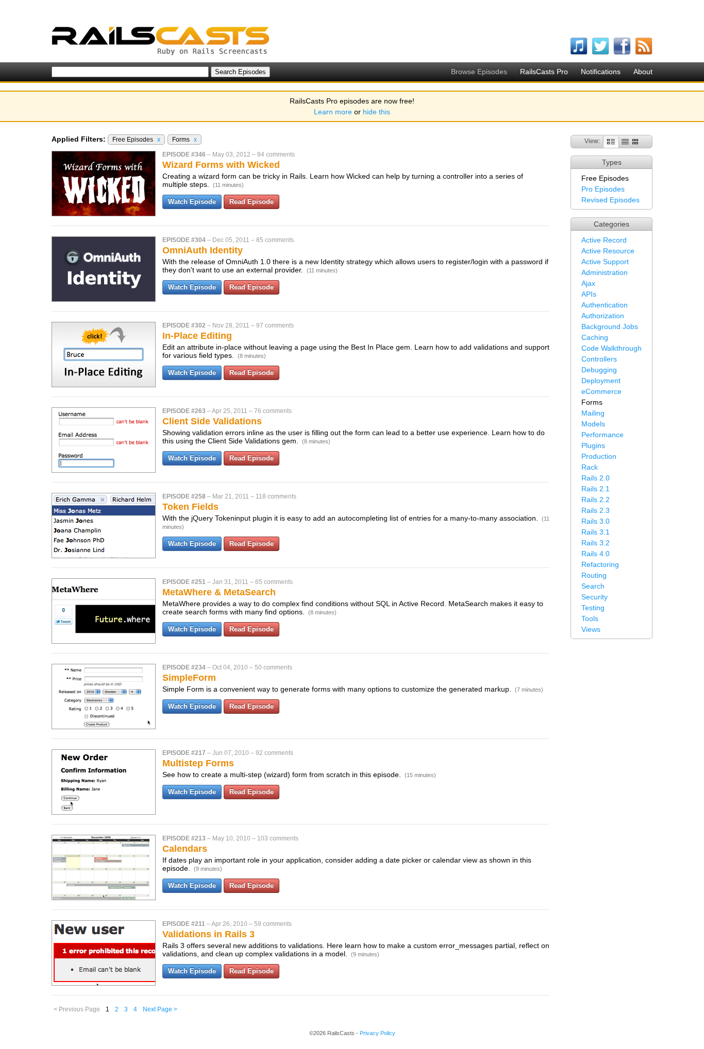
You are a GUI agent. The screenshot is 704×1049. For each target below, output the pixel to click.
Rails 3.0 (595, 521)
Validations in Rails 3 (208, 934)
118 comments (276, 496)
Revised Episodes (610, 200)
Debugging (599, 370)
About (642, 71)
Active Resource (607, 251)
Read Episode (251, 201)
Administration (604, 272)
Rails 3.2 (595, 543)
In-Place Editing (197, 336)
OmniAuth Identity (202, 250)
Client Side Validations (212, 421)
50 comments (273, 667)
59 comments (273, 923)
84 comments (276, 154)
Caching (594, 337)
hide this (376, 112)
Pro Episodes (603, 189)
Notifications (601, 71)
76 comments (273, 411)
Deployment (601, 380)
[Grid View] (635, 141)
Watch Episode (192, 201)
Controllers (599, 359)
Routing (594, 575)
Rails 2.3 (595, 510)
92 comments (274, 752)
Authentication (604, 305)
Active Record (604, 240)
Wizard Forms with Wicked (221, 165)
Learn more (333, 112)
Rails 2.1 (595, 489)
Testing (593, 608)
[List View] (625, 141)
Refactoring (600, 564)
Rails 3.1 (595, 532)
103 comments (277, 838)
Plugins (593, 445)
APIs (588, 294)
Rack (589, 467)
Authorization (602, 316)
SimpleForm (189, 678)
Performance (602, 435)
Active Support (605, 261)
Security (594, 597)
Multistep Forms (198, 763)
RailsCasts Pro (544, 71)
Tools (589, 618)
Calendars (184, 849)
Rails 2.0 (595, 478)
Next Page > (160, 1009)
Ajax (588, 283)
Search (593, 586)
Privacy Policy (377, 1033)
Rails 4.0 (595, 553)
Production (598, 456)
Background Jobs (609, 326)
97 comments (275, 325)
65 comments (274, 582)
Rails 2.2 (595, 499)
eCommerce (601, 391)
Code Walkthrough (611, 348)
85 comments (275, 240)
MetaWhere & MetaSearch (219, 592)
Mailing (593, 413)
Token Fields (190, 507)
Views (590, 629)
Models (593, 424)
